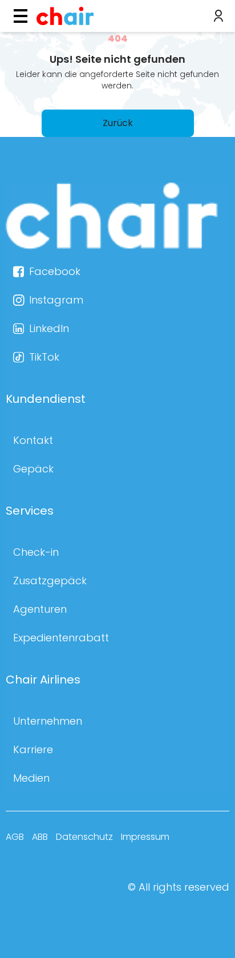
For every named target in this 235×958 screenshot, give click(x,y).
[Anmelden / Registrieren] (218, 16)
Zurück (118, 123)
